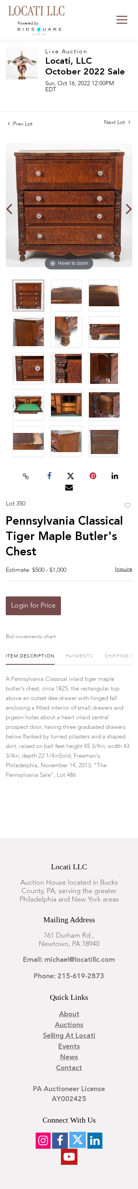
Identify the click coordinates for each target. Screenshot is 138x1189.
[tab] (30, 659)
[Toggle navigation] (122, 20)
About (69, 1014)
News (69, 1057)
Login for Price (33, 605)
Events (69, 1046)
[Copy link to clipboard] (26, 476)
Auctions (69, 1025)
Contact (69, 1068)
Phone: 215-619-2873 (69, 976)
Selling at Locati (69, 1035)
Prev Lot (22, 124)
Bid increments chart (31, 636)
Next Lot (115, 122)
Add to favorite (127, 506)
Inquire (123, 569)
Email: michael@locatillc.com (69, 959)
